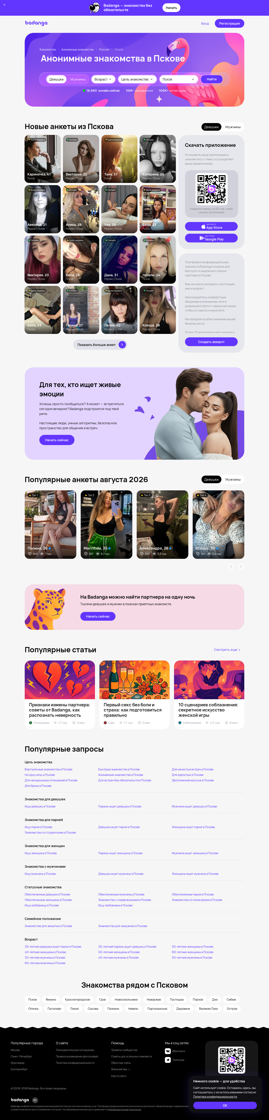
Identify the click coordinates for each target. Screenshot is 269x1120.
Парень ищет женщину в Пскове (120, 853)
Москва (15, 1050)
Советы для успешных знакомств (131, 1056)
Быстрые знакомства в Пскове (119, 769)
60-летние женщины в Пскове (192, 952)
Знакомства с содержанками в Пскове (124, 900)
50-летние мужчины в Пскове (192, 958)
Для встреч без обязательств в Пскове (124, 780)
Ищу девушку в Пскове (40, 806)
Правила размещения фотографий (77, 1056)
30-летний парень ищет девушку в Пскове (127, 947)
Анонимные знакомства (77, 49)
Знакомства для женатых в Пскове (48, 926)
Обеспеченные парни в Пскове (193, 894)
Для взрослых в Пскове (187, 775)
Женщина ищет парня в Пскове (193, 827)
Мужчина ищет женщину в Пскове (195, 853)
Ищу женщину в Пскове (41, 853)
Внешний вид (119, 1069)
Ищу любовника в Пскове (115, 905)
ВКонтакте (179, 1051)
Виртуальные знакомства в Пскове (48, 769)
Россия (104, 49)
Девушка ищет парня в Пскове (119, 827)
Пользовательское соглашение (75, 1050)
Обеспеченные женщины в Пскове (48, 900)
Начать (171, 7)
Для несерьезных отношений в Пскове (51, 780)
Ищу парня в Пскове (38, 827)
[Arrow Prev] (231, 566)
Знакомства (47, 49)
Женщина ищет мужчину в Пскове (195, 874)
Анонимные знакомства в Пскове (120, 775)
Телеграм (178, 1060)
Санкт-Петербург (21, 1056)
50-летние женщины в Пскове (119, 952)
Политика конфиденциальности (75, 1063)
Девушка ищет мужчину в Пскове (120, 874)
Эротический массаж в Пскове (193, 780)
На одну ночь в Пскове (40, 775)
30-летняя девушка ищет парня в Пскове (53, 947)
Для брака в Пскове (38, 786)
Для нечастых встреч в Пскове (192, 769)
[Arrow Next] (241, 566)
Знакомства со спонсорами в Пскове (197, 900)
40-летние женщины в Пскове (45, 952)
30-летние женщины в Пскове (192, 947)
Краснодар (18, 1063)
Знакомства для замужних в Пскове (122, 926)
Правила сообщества (124, 1050)
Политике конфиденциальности (215, 1097)
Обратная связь (121, 1063)
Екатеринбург (19, 1069)
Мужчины (78, 79)
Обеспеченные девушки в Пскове (47, 894)
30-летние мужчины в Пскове (45, 958)
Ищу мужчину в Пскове (40, 874)
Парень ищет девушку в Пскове (119, 806)
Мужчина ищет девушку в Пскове (194, 806)
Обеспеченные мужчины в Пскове (121, 894)
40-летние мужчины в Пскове (118, 958)
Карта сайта (118, 1076)
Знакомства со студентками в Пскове (50, 832)
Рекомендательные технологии (124, 1109)
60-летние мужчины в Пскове (45, 963)
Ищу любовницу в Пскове (42, 905)
